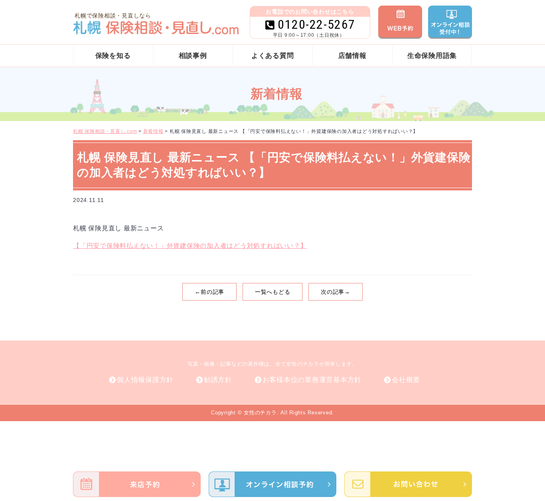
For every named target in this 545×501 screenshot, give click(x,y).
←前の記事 (209, 292)
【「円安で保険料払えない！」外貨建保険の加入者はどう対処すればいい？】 (190, 245)
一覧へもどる (272, 292)
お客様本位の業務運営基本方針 (312, 380)
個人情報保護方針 (145, 380)
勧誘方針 (218, 380)
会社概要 (406, 380)
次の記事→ (335, 292)
